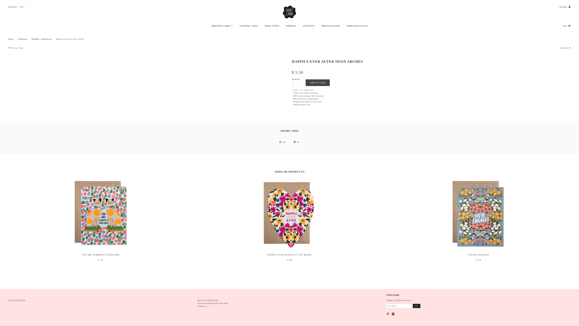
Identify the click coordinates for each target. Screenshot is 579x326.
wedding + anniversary (42, 39)
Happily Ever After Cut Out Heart (289, 255)
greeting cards (221, 26)
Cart (565, 26)
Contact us (201, 306)
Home (10, 39)
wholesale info (330, 26)
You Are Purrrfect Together (100, 255)
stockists (309, 26)
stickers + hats (249, 26)
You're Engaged (478, 255)
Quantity (296, 79)
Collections (22, 39)
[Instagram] (393, 313)
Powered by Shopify (17, 300)
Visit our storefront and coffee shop (212, 303)
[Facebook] (387, 313)
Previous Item (16, 48)
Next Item (564, 48)
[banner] (289, 12)
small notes (272, 26)
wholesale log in (357, 26)
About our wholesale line (208, 300)
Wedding (291, 26)
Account (563, 7)
